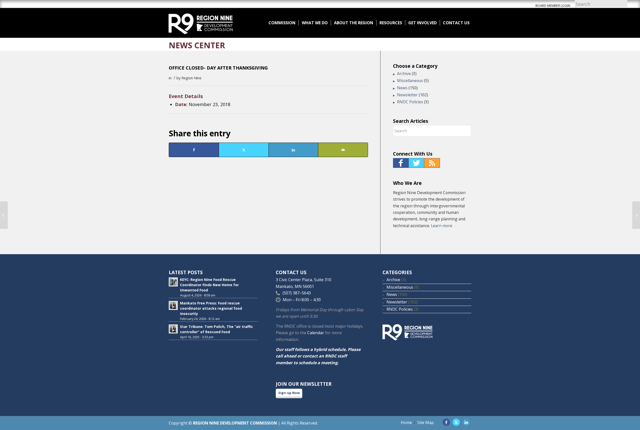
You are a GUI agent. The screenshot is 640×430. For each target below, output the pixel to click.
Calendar (315, 332)
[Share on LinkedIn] (293, 150)
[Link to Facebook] (446, 422)
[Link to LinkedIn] (466, 422)
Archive (404, 73)
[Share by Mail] (343, 150)
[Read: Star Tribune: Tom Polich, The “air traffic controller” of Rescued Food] (173, 328)
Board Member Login (553, 5)
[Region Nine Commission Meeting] (4, 215)
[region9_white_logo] (201, 22)
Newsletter (407, 95)
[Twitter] (416, 163)
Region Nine (192, 77)
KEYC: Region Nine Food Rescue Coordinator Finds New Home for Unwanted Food (209, 284)
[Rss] (432, 163)
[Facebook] (400, 163)
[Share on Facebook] (194, 150)
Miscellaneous (410, 80)
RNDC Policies (410, 102)
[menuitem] (282, 22)
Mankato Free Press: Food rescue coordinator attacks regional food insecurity (211, 308)
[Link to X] (456, 422)
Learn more (441, 225)
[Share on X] (243, 150)
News (402, 88)
